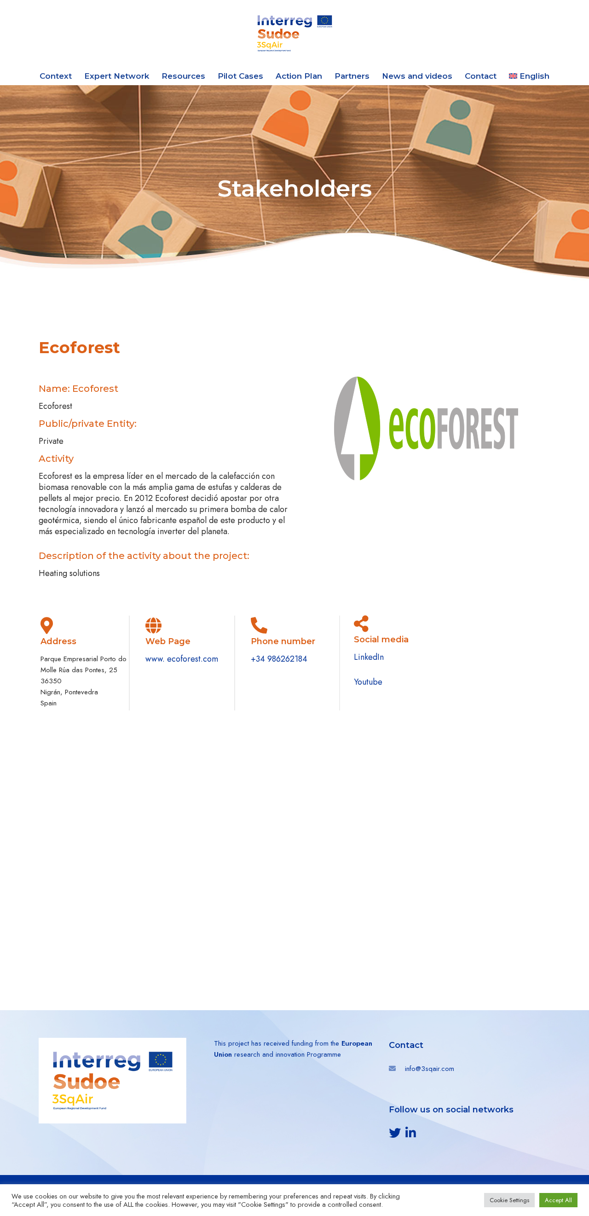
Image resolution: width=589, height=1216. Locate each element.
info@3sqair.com (429, 1069)
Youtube (368, 682)
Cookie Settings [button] (509, 1200)
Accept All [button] (558, 1200)
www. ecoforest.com (181, 659)
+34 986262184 (279, 659)
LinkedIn (369, 657)
